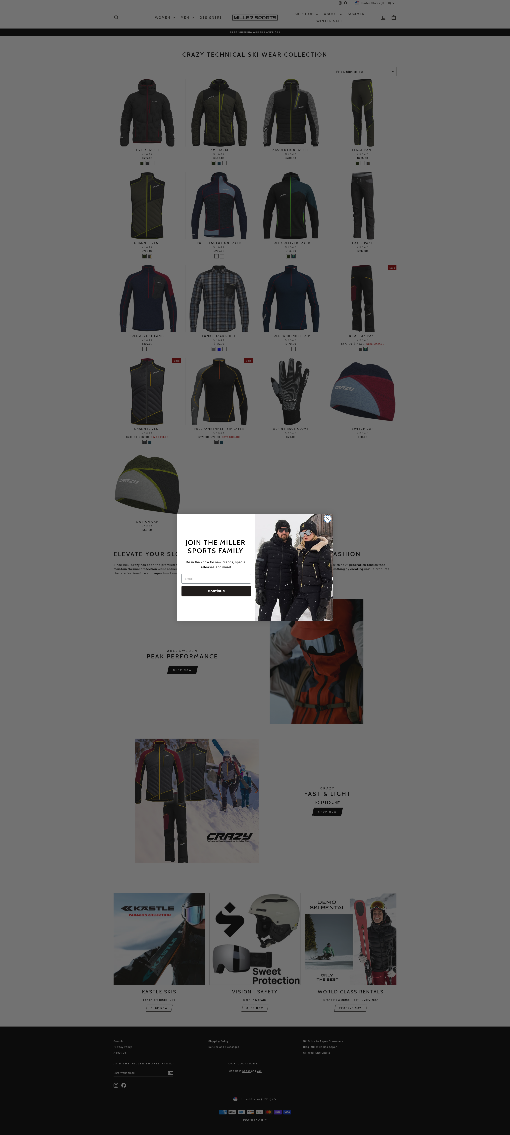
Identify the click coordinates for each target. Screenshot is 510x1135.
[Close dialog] (327, 518)
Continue (216, 590)
